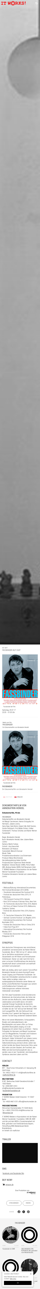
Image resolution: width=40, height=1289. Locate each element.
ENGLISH (20, 797)
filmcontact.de (8, 1113)
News (29, 1203)
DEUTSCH (9, 797)
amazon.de (9, 1185)
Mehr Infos (13, 1279)
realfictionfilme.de (9, 1075)
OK (18, 1283)
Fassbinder (16, 725)
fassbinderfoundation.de (11, 1091)
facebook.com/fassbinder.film (13, 1173)
